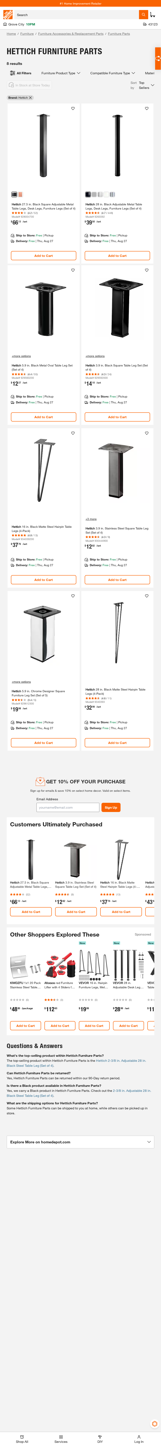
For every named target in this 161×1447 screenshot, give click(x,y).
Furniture (27, 33)
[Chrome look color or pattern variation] (112, 194)
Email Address (47, 799)
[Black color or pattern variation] (14, 194)
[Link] (44, 184)
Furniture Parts (119, 33)
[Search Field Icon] (143, 14)
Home (11, 33)
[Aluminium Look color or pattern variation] (94, 194)
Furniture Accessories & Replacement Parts (71, 33)
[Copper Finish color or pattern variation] (20, 194)
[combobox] (76, 14)
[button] (142, 85)
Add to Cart (43, 256)
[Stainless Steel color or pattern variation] (100, 194)
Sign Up (111, 807)
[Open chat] (158, 58)
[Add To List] (73, 108)
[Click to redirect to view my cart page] (152, 14)
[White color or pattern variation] (106, 194)
